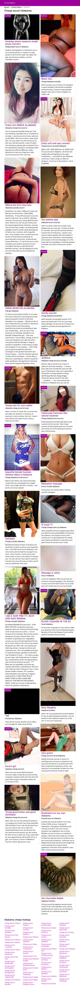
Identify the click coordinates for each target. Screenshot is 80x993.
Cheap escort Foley (66, 932)
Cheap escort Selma (12, 942)
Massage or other (50, 572)
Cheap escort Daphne (46, 968)
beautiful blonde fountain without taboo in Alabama (18, 473)
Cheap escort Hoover (28, 952)
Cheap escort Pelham (28, 924)
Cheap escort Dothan (67, 949)
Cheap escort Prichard (64, 962)
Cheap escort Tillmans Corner (47, 954)
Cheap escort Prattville (64, 924)
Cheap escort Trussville (10, 946)
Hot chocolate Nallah (52, 898)
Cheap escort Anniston (10, 931)
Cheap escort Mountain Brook (29, 964)
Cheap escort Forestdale (46, 945)
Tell (7, 715)
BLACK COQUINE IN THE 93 (56, 621)
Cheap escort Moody (12, 980)
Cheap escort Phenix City (49, 950)
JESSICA (45, 358)
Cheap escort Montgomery (10, 971)
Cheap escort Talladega (64, 980)
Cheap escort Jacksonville (10, 976)
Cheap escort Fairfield (28, 941)
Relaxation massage (51, 483)
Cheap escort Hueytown (46, 963)
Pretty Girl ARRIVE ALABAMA (20, 125)
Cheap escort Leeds (48, 928)
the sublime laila (49, 219)
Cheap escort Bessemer (64, 952)
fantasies (10, 538)
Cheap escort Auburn (46, 936)
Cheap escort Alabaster (64, 957)
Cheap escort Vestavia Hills (46, 924)
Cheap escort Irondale (10, 927)
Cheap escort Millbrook (64, 975)
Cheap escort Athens (31, 937)
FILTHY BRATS (9, 3)
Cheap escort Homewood (64, 966)
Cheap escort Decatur (10, 983)
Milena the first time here (18, 205)
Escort (6, 7)
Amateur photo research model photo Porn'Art (21, 42)
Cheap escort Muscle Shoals (31, 960)
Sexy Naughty (48, 707)
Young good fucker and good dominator (20, 813)
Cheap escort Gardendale (10, 962)
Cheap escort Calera (12, 950)
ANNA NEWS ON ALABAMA (19, 308)
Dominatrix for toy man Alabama (53, 814)
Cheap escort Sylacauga (28, 973)
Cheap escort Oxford (12, 923)
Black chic (46, 78)
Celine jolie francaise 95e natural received (54, 414)
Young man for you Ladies (18, 405)
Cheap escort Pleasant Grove (28, 983)
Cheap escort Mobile (49, 976)
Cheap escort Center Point (31, 969)
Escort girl (10, 766)
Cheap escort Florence (46, 931)
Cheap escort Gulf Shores (11, 936)
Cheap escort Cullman (28, 929)
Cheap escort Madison (28, 933)
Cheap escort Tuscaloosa (28, 948)
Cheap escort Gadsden (46, 973)
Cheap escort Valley (30, 980)
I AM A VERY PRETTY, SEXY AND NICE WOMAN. (19, 617)
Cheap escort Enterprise (10, 953)
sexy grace (47, 753)
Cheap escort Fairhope (46, 959)
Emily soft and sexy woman (55, 143)
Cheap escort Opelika (46, 980)
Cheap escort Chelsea (64, 941)
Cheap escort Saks (30, 944)
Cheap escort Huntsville (64, 971)
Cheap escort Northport (64, 945)
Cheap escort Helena (12, 940)
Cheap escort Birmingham (10, 967)
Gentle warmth (49, 313)
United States (16, 7)
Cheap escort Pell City (11, 958)
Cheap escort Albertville (64, 929)
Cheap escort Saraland (46, 941)
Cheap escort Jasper (30, 977)
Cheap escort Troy (30, 956)
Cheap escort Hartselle (64, 936)
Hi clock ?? (47, 524)
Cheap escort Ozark (48, 983)
